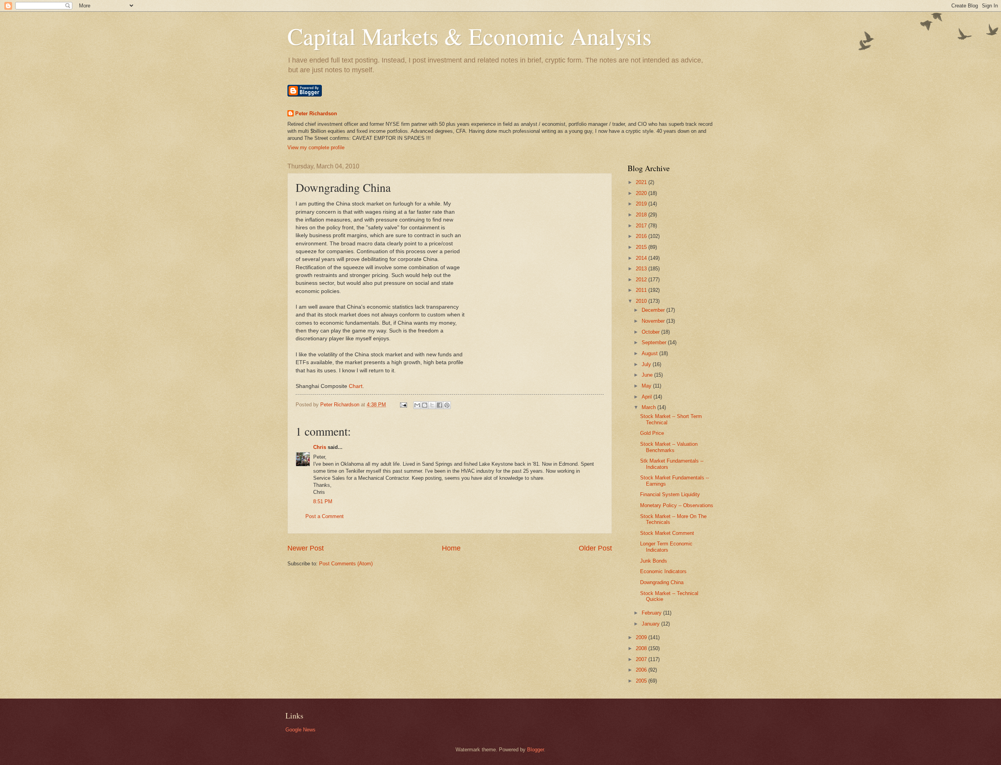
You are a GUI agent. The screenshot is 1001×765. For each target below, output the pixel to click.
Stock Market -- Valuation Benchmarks (669, 447)
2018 (642, 215)
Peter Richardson (316, 113)
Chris (319, 447)
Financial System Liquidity (670, 494)
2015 (642, 247)
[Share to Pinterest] (447, 405)
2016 (642, 236)
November (654, 321)
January (651, 624)
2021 (642, 182)
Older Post (595, 548)
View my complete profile (315, 147)
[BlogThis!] (425, 405)
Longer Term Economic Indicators (666, 546)
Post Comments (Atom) (346, 564)
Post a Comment (324, 516)
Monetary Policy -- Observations (676, 505)
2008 (642, 648)
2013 (642, 269)
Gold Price (652, 433)
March (649, 407)
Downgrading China (661, 582)
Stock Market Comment (667, 533)
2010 (642, 301)
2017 (642, 226)
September (655, 342)
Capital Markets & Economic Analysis (469, 36)
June (648, 375)
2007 (642, 659)
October (651, 332)
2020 (642, 193)
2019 (642, 204)
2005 (642, 681)
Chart (355, 386)
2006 (642, 670)
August (650, 353)
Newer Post (305, 548)
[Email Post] (403, 405)
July (647, 364)
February (652, 613)
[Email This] (417, 405)
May (647, 386)
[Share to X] (432, 405)
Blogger (535, 749)
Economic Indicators (663, 571)
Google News (300, 730)
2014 (642, 258)
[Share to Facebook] (439, 405)
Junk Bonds (653, 561)
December (654, 310)
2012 (642, 279)
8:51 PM (322, 501)
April (647, 397)
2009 (642, 637)
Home (451, 548)
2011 (642, 290)
